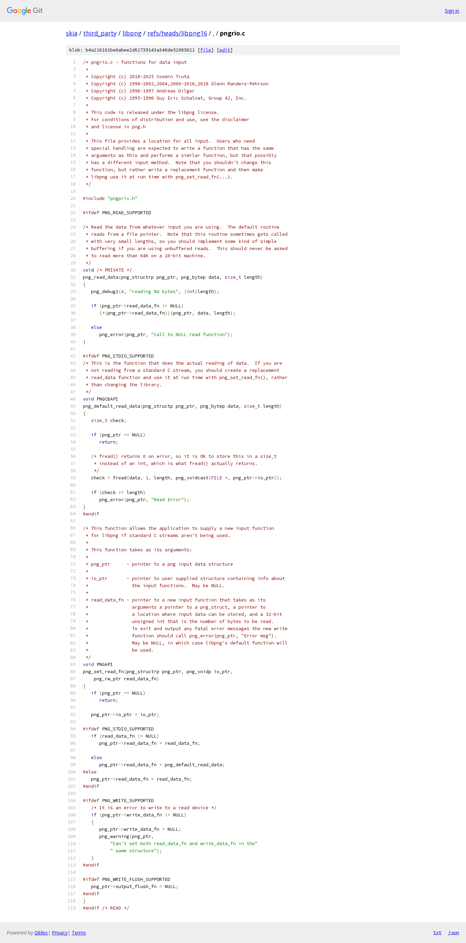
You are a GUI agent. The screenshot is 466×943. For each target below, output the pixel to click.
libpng (132, 33)
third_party (100, 33)
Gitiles (41, 932)
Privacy (60, 932)
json (453, 932)
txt (437, 932)
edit (224, 50)
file (205, 50)
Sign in (452, 11)
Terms (79, 932)
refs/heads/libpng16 (177, 33)
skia (71, 33)
